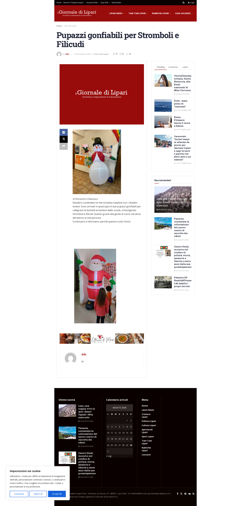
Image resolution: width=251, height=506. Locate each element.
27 (120, 445)
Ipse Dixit (104, 2)
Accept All (56, 493)
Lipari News (115, 13)
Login (192, 2)
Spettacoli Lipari (147, 431)
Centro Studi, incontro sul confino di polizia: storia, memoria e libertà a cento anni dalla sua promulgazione (182, 256)
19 (116, 439)
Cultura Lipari (149, 425)
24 (108, 445)
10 (108, 432)
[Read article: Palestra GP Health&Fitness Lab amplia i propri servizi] (163, 282)
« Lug (108, 456)
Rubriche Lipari (160, 13)
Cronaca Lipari (146, 415)
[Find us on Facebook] (177, 493)
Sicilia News (116, 2)
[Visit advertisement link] (102, 338)
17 (108, 439)
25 (112, 445)
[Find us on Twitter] (181, 493)
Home (59, 2)
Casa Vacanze (183, 13)
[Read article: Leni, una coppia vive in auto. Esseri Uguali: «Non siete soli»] (67, 410)
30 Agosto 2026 (164, 209)
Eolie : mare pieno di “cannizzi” (180, 103)
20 (120, 439)
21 (123, 439)
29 (127, 445)
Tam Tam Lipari (137, 13)
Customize (19, 493)
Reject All (38, 493)
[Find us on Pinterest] (185, 493)
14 (123, 432)
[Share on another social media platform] (64, 146)
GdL (67, 54)
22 (127, 439)
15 (127, 432)
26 (116, 445)
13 (120, 432)
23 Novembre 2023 (82, 54)
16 (131, 432)
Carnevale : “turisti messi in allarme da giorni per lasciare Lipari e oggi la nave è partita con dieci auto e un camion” (182, 148)
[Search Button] (183, 2)
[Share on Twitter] (64, 139)
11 (112, 432)
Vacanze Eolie (92, 2)
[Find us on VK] (189, 493)
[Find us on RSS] (193, 493)
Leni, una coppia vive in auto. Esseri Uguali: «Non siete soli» (171, 202)
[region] (38, 483)
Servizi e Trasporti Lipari (73, 2)
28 (123, 445)
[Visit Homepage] (77, 13)
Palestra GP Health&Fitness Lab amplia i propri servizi (183, 282)
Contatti (146, 454)
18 (112, 439)
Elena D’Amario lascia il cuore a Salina (182, 121)
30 (131, 445)
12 (116, 432)
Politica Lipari (149, 421)
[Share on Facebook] (64, 132)
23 (131, 439)
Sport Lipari (148, 436)
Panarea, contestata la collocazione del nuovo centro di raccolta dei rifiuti (181, 227)
